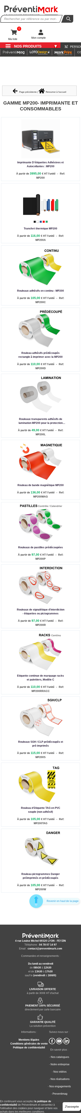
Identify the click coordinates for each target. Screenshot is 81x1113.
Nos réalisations (60, 1079)
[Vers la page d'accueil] (31, 10)
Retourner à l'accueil (56, 92)
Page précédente (28, 92)
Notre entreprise (60, 1064)
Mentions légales (29, 1039)
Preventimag (59, 1093)
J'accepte (72, 1106)
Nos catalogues (60, 1057)
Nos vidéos (60, 1071)
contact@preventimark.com (45, 948)
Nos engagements (60, 1086)
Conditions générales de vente (29, 1043)
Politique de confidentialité (29, 1047)
